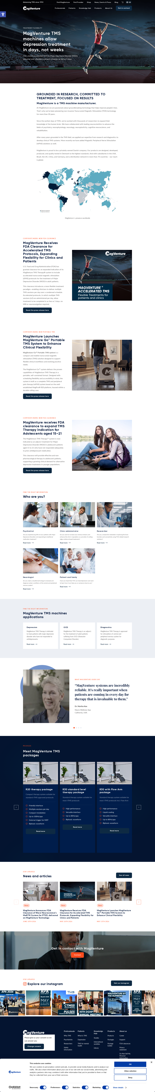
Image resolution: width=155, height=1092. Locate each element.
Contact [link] (77, 955)
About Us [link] (108, 8)
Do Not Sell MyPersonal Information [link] (124, 1055)
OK (130, 1064)
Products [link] (98, 8)
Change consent (34, 1046)
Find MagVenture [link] (63, 2)
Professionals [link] (60, 8)
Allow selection (130, 1071)
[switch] (65, 1087)
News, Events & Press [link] (103, 2)
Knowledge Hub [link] (85, 8)
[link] (3, 14)
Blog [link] (116, 2)
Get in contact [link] (124, 8)
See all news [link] (124, 875)
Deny (130, 1078)
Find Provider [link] (78, 2)
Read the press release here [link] (37, 310)
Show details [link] (118, 1087)
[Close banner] (151, 1062)
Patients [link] (72, 8)
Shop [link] (89, 2)
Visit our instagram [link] (121, 983)
